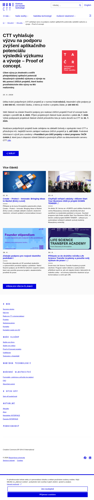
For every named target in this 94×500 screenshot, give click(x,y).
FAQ (4, 380)
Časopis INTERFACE (10, 419)
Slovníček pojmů (9, 384)
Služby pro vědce (9, 346)
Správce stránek (9, 460)
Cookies (20, 460)
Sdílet (12, 153)
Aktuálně (9, 403)
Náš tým (6, 312)
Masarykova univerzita (17, 458)
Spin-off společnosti (10, 396)
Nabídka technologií (17, 363)
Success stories (8, 309)
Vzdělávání (7, 352)
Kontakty (6, 326)
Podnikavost (11, 426)
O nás (6, 304)
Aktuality (6, 408)
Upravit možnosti (13, 484)
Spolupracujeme (9, 323)
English (87, 5)
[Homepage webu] (14, 7)
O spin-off (10, 391)
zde (9, 140)
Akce (4, 412)
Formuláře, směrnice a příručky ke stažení (18, 377)
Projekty (6, 319)
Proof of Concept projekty (12, 349)
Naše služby (11, 337)
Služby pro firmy (9, 342)
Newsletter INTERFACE (11, 415)
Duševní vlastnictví (17, 372)
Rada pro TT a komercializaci (13, 316)
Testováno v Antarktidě (11, 356)
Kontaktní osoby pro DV (11, 330)
